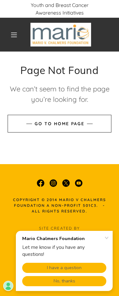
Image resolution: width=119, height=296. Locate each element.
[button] (14, 34)
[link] (60, 34)
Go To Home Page (59, 123)
